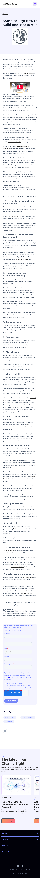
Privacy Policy (19, 870)
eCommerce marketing (23, 591)
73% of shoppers (8, 551)
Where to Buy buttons (17, 567)
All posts (5, 14)
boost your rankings (22, 259)
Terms (12, 870)
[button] (20, 834)
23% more (16, 529)
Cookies (27, 870)
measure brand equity (26, 73)
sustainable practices (25, 593)
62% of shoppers (28, 577)
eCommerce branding (14, 142)
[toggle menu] (35, 4)
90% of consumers (13, 216)
